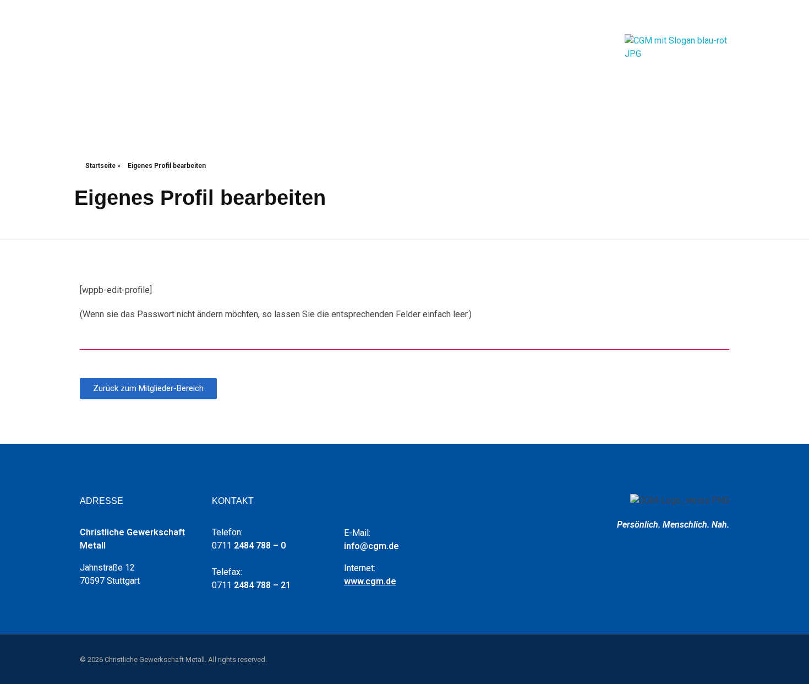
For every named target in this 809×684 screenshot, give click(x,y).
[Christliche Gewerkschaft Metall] (680, 65)
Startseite (100, 166)
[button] (148, 388)
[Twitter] (693, 17)
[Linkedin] (726, 17)
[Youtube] (677, 17)
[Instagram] (710, 17)
